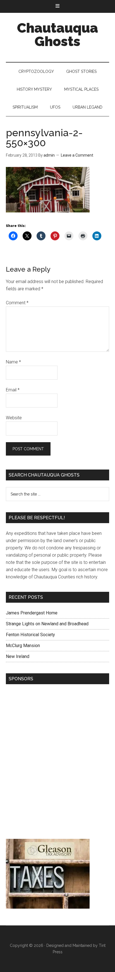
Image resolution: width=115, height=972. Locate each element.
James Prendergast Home (32, 613)
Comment (17, 302)
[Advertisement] (57, 762)
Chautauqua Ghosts (57, 34)
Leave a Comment (77, 155)
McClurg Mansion (23, 645)
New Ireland (17, 656)
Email (13, 389)
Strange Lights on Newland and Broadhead (47, 623)
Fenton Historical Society (30, 634)
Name (13, 362)
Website (14, 417)
